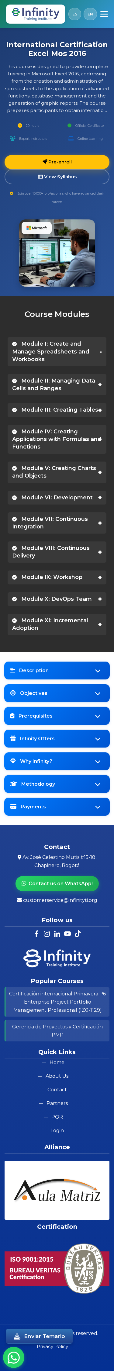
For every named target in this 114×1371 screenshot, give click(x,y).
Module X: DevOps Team (56, 599)
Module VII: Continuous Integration (50, 523)
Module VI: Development (56, 497)
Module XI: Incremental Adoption (50, 624)
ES (74, 14)
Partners (57, 1103)
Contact (57, 1090)
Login (57, 1130)
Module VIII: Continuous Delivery (51, 552)
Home (57, 1062)
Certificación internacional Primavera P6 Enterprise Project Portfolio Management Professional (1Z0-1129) (57, 1002)
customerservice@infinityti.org (60, 900)
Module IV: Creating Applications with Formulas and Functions (57, 439)
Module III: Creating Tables (59, 409)
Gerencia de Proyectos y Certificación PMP (57, 1031)
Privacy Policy (52, 1346)
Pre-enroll (59, 162)
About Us (57, 1076)
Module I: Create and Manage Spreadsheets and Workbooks (50, 351)
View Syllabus (60, 176)
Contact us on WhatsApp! (61, 883)
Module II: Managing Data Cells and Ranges (53, 384)
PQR (57, 1117)
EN (90, 14)
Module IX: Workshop (51, 577)
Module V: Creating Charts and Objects (54, 472)
